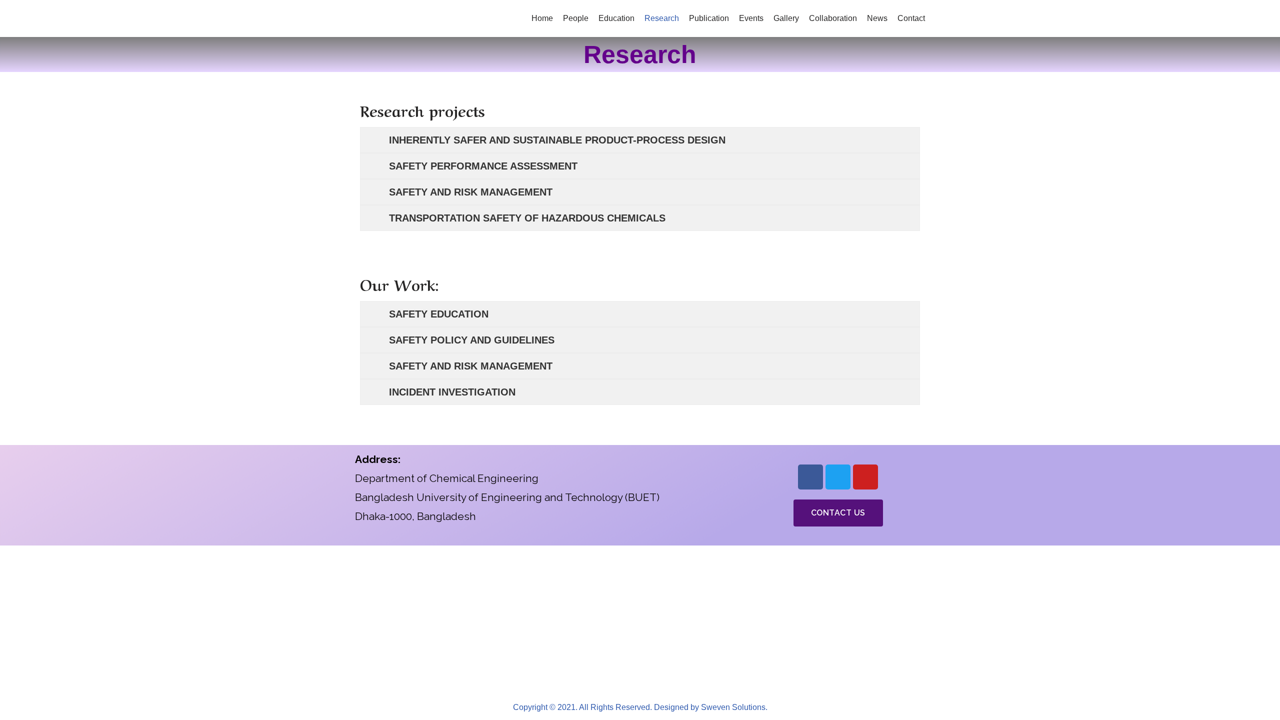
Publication (709, 18)
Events (751, 18)
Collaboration (833, 18)
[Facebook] (810, 477)
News (877, 18)
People (575, 18)
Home (542, 18)
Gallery (786, 18)
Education (616, 18)
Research (661, 18)
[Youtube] (865, 477)
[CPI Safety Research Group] (385, 18)
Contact (911, 18)
